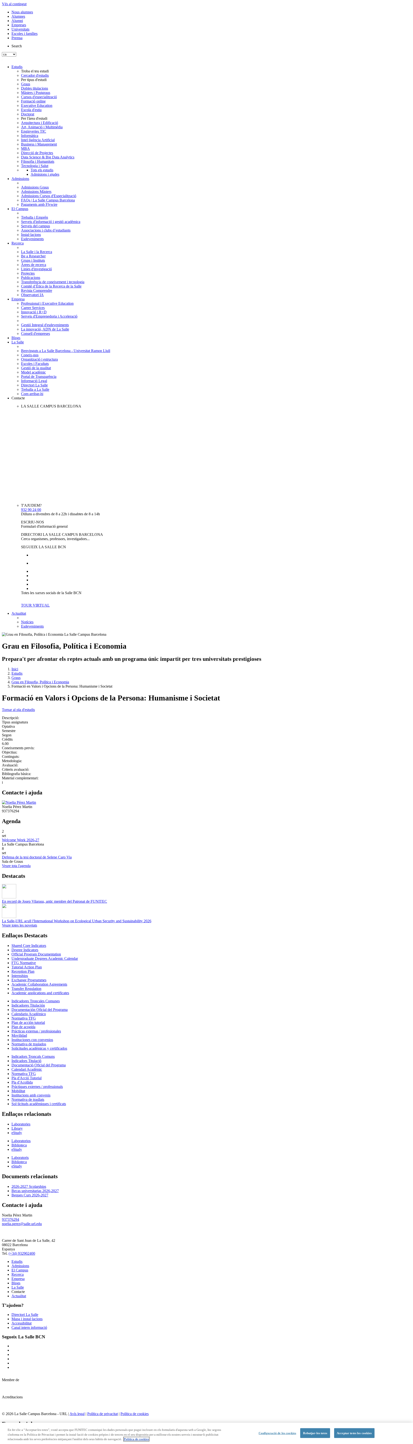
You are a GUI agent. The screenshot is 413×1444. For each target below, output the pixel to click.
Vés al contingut (14, 4)
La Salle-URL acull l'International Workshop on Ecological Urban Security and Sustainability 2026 (76, 921)
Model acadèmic (33, 372)
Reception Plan (22, 971)
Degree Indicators (24, 950)
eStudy (16, 1133)
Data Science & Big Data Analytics (47, 157)
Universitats (20, 29)
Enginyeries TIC (33, 131)
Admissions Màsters (36, 192)
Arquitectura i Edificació (39, 123)
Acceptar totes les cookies (354, 1433)
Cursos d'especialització (39, 97)
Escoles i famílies (24, 34)
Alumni (17, 21)
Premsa (16, 38)
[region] (206, 1433)
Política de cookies (134, 1414)
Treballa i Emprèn (34, 217)
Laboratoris (20, 1158)
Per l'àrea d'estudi (34, 118)
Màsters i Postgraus (35, 93)
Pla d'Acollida (22, 1082)
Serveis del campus (35, 226)
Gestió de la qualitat (36, 368)
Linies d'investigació (36, 269)
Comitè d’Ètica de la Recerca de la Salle (51, 286)
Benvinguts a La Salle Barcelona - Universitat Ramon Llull (65, 351)
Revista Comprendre (36, 290)
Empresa (18, 299)
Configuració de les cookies (277, 1433)
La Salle (17, 342)
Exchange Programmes (28, 980)
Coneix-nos (29, 355)
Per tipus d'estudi (34, 80)
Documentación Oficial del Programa (39, 1010)
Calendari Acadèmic (26, 1069)
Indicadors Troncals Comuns (33, 1056)
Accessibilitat (21, 1323)
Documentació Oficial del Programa (38, 1065)
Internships (19, 976)
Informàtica (29, 136)
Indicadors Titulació (26, 1061)
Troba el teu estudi (35, 71)
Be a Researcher (33, 256)
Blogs (15, 338)
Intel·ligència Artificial (38, 140)
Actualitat (18, 613)
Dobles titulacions (34, 88)
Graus (25, 84)
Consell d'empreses (35, 333)
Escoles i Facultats (35, 364)
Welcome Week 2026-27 (20, 840)
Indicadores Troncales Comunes (35, 1001)
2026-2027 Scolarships (28, 1186)
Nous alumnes (22, 12)
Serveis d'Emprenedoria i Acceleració (49, 316)
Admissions (20, 179)
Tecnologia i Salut (34, 166)
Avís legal (77, 1414)
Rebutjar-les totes (315, 1433)
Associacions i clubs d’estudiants (46, 230)
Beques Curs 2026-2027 (29, 1195)
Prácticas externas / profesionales (36, 1031)
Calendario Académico (28, 1014)
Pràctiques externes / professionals (37, 1087)
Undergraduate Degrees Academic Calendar (44, 958)
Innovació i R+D (34, 312)
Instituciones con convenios (32, 1040)
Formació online (33, 101)
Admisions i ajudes (45, 174)
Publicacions (30, 278)
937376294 (10, 1219)
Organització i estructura (39, 359)
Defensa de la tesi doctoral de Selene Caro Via (37, 857)
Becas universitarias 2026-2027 (35, 1191)
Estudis (16, 67)
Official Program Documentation (36, 954)
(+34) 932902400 (22, 1253)
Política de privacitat (102, 1414)
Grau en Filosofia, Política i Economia (40, 682)
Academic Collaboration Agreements (39, 984)
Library (17, 1128)
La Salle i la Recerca (36, 252)
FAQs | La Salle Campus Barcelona (48, 200)
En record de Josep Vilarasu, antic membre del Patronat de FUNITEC (54, 901)
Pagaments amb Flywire (39, 204)
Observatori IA (32, 295)
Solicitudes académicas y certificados (39, 1048)
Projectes (28, 273)
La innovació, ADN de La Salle (45, 329)
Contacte (18, 398)
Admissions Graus (35, 187)
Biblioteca (19, 1145)
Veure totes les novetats (19, 925)
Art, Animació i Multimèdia (42, 127)
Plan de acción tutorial (28, 1023)
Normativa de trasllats (27, 1099)
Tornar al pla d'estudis (18, 710)
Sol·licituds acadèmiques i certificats (38, 1104)
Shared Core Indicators (28, 946)
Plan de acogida (23, 1027)
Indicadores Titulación (28, 1005)
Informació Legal (34, 381)
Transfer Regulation (26, 989)
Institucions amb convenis (30, 1095)
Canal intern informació (29, 1327)
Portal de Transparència (38, 377)
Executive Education (36, 105)
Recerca (17, 243)
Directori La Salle (34, 385)
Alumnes (18, 16)
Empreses (18, 25)
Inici (14, 669)
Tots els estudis (42, 170)
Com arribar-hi (32, 394)
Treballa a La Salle (35, 389)
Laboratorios (21, 1141)
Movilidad (19, 1035)
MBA (25, 149)
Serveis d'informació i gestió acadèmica (50, 222)
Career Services (33, 308)
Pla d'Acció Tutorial (26, 1078)
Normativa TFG (23, 1018)
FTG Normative (23, 963)
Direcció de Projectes (37, 153)
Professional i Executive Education (47, 303)
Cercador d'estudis (35, 75)
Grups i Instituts (33, 260)
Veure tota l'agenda (16, 866)
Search (16, 46)
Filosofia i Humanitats (37, 161)
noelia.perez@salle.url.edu (22, 1224)
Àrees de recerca (33, 265)
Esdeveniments (32, 239)
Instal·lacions (31, 235)
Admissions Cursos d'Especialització (48, 196)
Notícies (27, 622)
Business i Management (39, 144)
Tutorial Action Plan (26, 967)
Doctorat (27, 114)
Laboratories (20, 1124)
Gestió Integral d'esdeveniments (45, 325)
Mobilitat (18, 1091)
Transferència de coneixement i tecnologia (52, 282)
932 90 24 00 (31, 510)
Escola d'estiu (31, 110)
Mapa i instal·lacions (27, 1319)
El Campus (19, 209)
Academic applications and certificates (40, 993)
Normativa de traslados (28, 1044)
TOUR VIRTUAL (35, 605)
